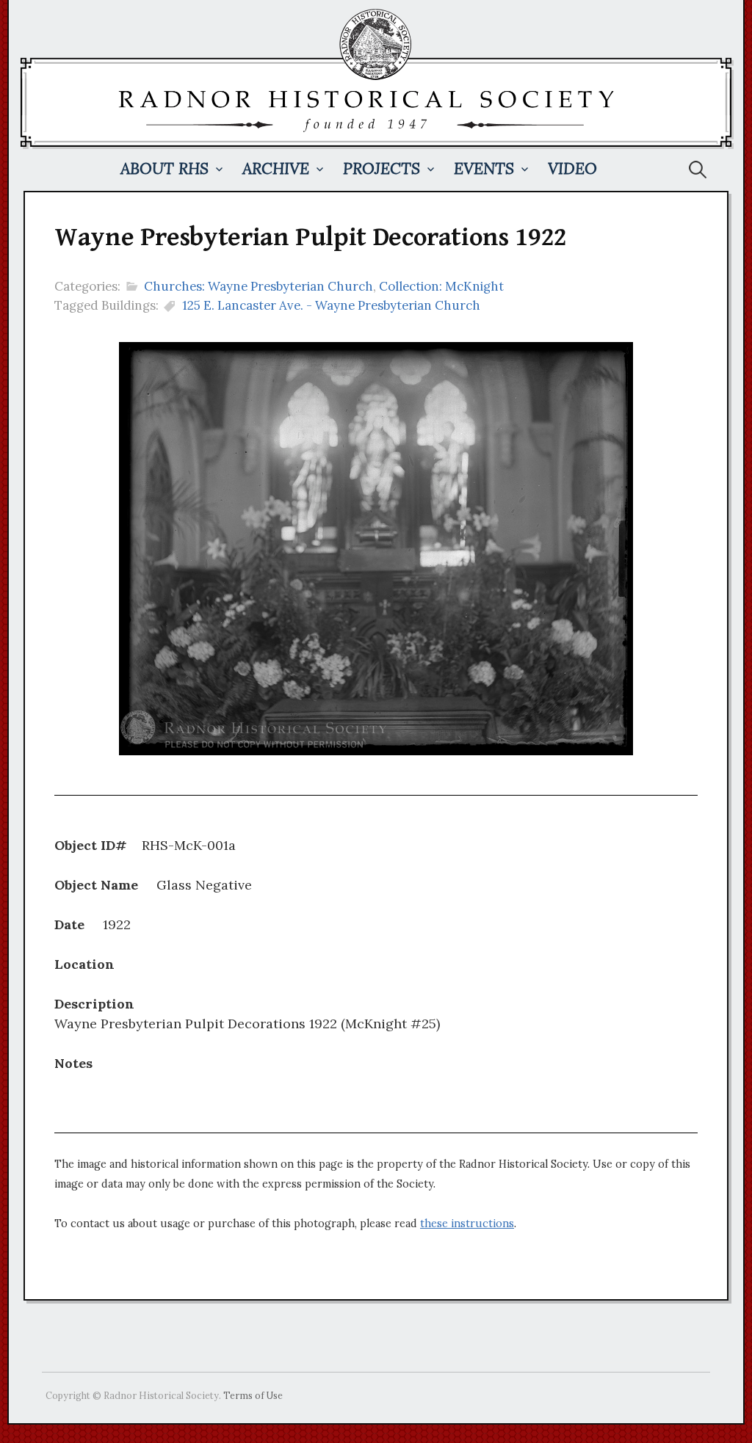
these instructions (467, 1223)
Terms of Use (253, 1395)
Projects (381, 168)
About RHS (164, 168)
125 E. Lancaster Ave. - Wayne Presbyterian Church (331, 305)
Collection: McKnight (441, 286)
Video (572, 168)
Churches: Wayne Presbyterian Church (258, 286)
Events (484, 168)
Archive (275, 168)
